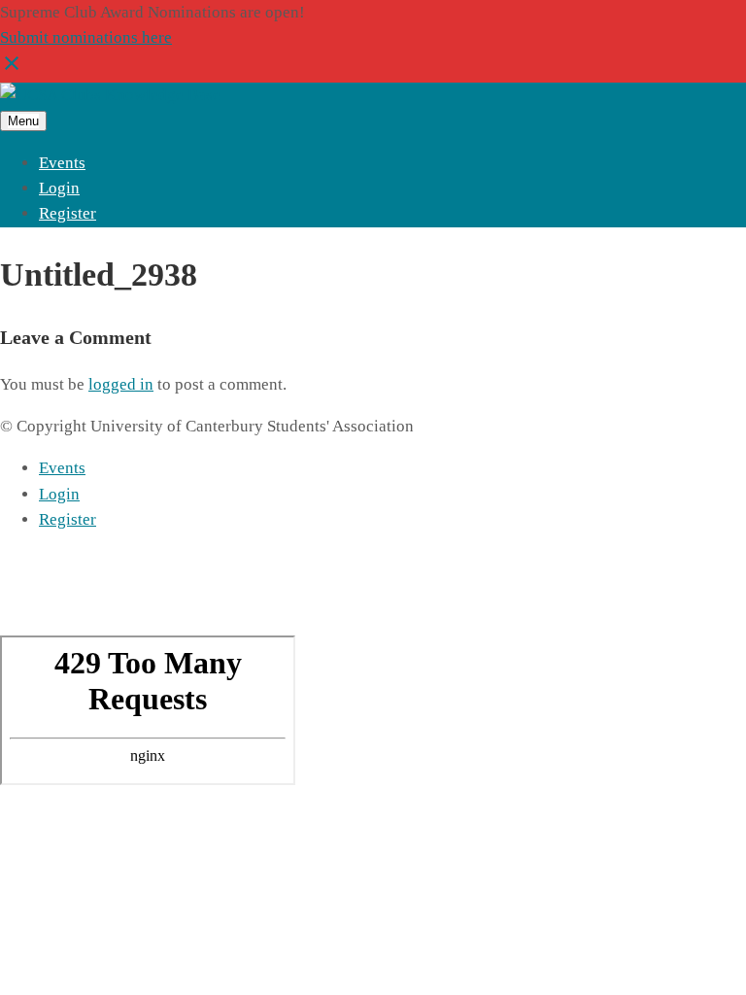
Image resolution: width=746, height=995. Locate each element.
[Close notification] (11, 69)
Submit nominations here (86, 37)
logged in (120, 384)
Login (59, 188)
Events (62, 163)
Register (67, 213)
